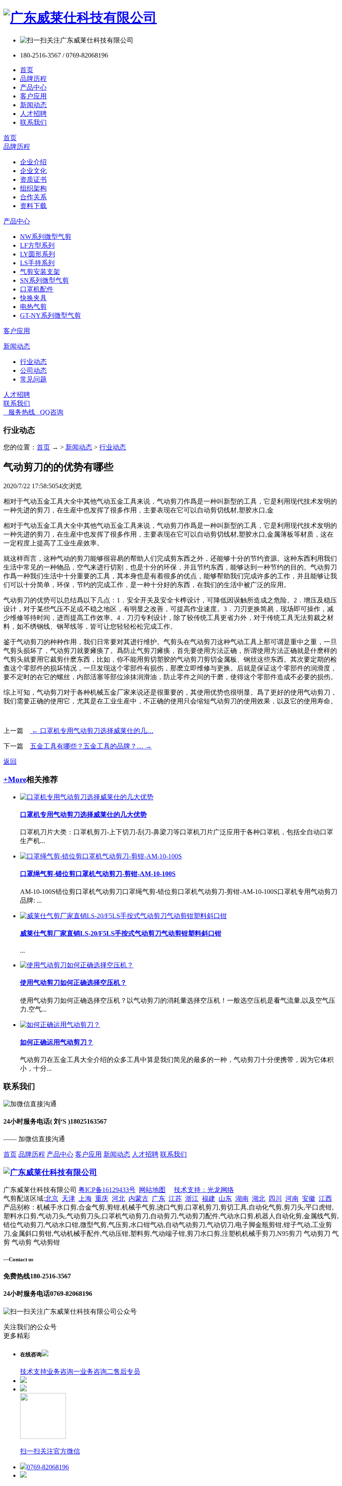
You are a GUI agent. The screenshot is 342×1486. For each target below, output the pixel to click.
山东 (225, 1198)
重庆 (101, 1198)
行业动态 (33, 361)
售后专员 (126, 1371)
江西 (325, 1198)
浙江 (192, 1198)
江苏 (175, 1198)
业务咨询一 (63, 1371)
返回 (10, 761)
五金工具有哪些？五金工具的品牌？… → (91, 746)
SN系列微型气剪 (44, 280)
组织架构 (33, 188)
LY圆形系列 (37, 254)
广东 (158, 1198)
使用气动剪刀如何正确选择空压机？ (73, 982)
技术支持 (33, 1371)
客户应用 (33, 96)
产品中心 (33, 87)
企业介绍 (33, 162)
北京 (51, 1198)
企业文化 (33, 170)
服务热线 (19, 412)
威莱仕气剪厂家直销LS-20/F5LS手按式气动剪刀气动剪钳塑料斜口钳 (120, 933)
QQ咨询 (49, 412)
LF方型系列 (37, 245)
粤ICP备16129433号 (107, 1189)
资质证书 (33, 179)
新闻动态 (33, 104)
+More (14, 779)
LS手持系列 (37, 262)
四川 (275, 1198)
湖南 (242, 1198)
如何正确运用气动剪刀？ (56, 1042)
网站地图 (152, 1189)
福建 (208, 1198)
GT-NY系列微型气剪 (50, 315)
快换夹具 (33, 297)
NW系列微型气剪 (45, 236)
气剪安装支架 (40, 271)
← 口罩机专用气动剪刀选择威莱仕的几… (91, 730)
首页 (26, 69)
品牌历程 (33, 78)
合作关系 (33, 197)
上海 (85, 1198)
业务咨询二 (96, 1371)
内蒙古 (138, 1198)
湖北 (258, 1198)
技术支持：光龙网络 (204, 1189)
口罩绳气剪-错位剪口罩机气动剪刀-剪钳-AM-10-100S (98, 873)
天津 (68, 1198)
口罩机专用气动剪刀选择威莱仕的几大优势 (83, 814)
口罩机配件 (36, 289)
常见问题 (33, 379)
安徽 (308, 1198)
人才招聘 (33, 113)
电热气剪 (33, 306)
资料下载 (33, 205)
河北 (118, 1198)
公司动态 (33, 370)
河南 (292, 1198)
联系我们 (33, 122)
